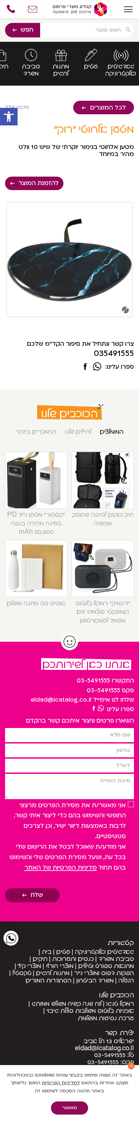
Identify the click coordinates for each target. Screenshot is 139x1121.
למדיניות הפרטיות (61, 1083)
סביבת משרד (116, 959)
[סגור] (131, 1065)
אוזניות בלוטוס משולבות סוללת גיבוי (90, 1011)
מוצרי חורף (60, 966)
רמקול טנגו (120, 1004)
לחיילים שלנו (78, 432)
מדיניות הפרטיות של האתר (60, 868)
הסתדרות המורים (49, 980)
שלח (37, 895)
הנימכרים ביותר (36, 432)
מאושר (69, 1108)
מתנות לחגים (53, 973)
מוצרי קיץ (29, 966)
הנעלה (126, 980)
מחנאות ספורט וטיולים (106, 966)
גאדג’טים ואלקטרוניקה (104, 952)
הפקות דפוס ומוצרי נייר (104, 973)
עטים (63, 952)
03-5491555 (93, 680)
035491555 (114, 353)
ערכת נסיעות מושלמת (106, 1018)
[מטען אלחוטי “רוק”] (85, 367)
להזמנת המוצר (38, 183)
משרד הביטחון (95, 980)
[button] (9, 116)
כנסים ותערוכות (73, 959)
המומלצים (111, 432)
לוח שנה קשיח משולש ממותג (67, 1004)
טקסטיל (21, 973)
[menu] (128, 9)
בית (47, 952)
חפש (27, 30)
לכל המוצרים (108, 107)
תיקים (40, 959)
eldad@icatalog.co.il (61, 700)
